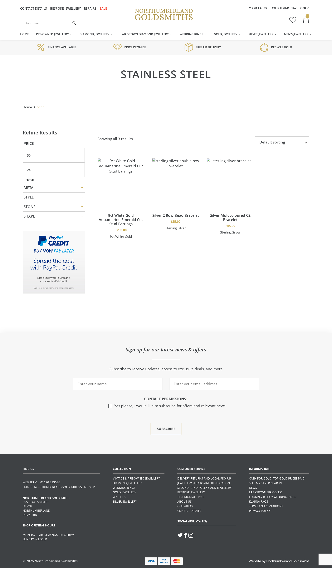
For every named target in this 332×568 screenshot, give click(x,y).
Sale (103, 8)
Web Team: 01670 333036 (41, 482)
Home (24, 34)
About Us (184, 501)
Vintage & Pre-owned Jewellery (136, 478)
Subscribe (166, 428)
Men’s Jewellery (296, 34)
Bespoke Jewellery (65, 8)
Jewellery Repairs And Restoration (203, 483)
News (253, 488)
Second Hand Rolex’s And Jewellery (204, 488)
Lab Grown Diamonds (265, 492)
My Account (259, 8)
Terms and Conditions (266, 506)
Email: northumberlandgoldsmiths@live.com (59, 487)
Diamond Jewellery (95, 34)
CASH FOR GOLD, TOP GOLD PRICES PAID (277, 478)
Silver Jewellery (260, 34)
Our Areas (185, 506)
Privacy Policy (260, 511)
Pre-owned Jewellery (52, 34)
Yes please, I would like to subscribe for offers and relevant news (170, 405)
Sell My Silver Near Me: (266, 483)
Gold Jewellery (225, 34)
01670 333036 (299, 8)
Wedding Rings (191, 34)
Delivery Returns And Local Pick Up (204, 478)
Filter (30, 180)
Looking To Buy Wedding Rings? (273, 497)
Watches (119, 497)
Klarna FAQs (258, 501)
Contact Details (33, 8)
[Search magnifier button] (74, 23)
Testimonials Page (191, 497)
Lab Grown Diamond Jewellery (144, 34)
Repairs (90, 8)
